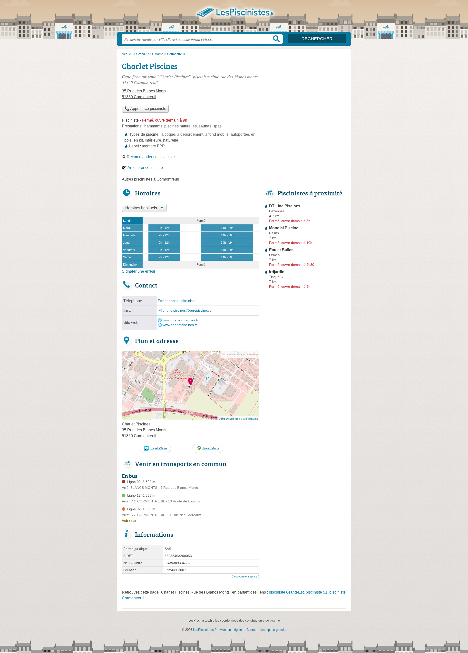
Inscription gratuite (273, 630)
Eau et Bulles (281, 250)
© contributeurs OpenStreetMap (240, 354)
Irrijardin (276, 272)
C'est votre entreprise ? (245, 576)
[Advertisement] (305, 94)
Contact (251, 630)
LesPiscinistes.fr (234, 17)
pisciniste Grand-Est (286, 592)
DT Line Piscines (284, 206)
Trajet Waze (158, 448)
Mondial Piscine (283, 228)
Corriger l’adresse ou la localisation (238, 418)
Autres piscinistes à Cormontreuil (150, 179)
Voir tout (129, 521)
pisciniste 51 (316, 592)
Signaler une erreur (138, 271)
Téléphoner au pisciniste (176, 301)
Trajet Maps (210, 448)
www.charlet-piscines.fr (180, 320)
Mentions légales (232, 630)
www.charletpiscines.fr (180, 325)
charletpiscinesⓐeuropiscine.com (188, 310)
